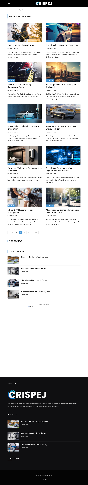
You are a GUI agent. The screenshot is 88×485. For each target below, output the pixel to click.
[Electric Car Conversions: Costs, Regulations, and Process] (63, 155)
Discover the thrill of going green (34, 257)
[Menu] (9, 3)
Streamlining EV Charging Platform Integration (23, 127)
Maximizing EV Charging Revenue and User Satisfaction (62, 211)
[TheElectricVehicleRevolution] (25, 32)
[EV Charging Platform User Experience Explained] (63, 72)
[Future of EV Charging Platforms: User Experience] (25, 155)
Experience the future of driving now (35, 292)
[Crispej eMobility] (44, 3)
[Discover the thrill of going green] (13, 260)
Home (9, 10)
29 (36, 232)
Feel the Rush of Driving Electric (33, 268)
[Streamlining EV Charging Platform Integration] (25, 113)
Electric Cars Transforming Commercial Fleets (19, 85)
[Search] (79, 3)
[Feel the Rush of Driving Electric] (13, 271)
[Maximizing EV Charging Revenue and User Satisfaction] (63, 197)
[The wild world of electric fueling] (13, 283)
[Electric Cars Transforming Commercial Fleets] (25, 72)
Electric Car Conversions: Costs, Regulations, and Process (60, 169)
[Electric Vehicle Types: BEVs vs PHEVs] (63, 32)
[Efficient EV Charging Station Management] (25, 197)
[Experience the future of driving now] (13, 294)
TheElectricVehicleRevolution (21, 45)
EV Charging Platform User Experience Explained (63, 85)
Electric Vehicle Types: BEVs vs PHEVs (62, 45)
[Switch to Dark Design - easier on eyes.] (75, 4)
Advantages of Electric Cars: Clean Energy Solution (61, 127)
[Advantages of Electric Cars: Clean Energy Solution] (63, 113)
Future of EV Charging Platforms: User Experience (25, 169)
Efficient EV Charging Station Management (20, 211)
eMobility (15, 10)
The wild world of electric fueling (34, 280)
